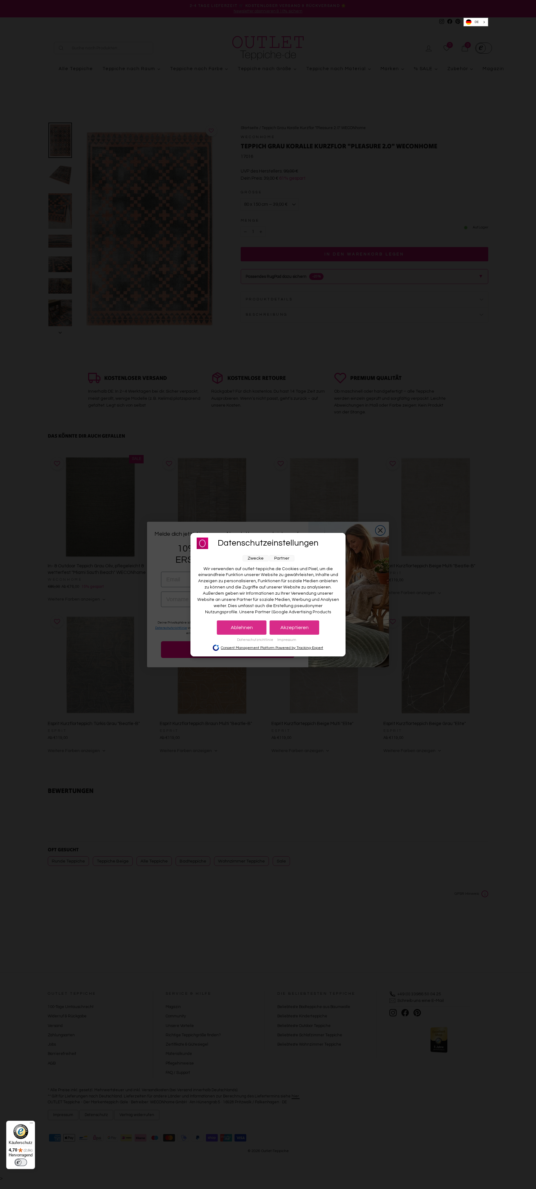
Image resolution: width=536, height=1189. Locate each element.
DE (477, 22)
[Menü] (31, 1124)
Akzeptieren (294, 627)
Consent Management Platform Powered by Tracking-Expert (272, 648)
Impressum (286, 640)
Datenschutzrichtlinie (255, 640)
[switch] (21, 1162)
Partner (281, 558)
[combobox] (476, 22)
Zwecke (256, 558)
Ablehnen (242, 627)
